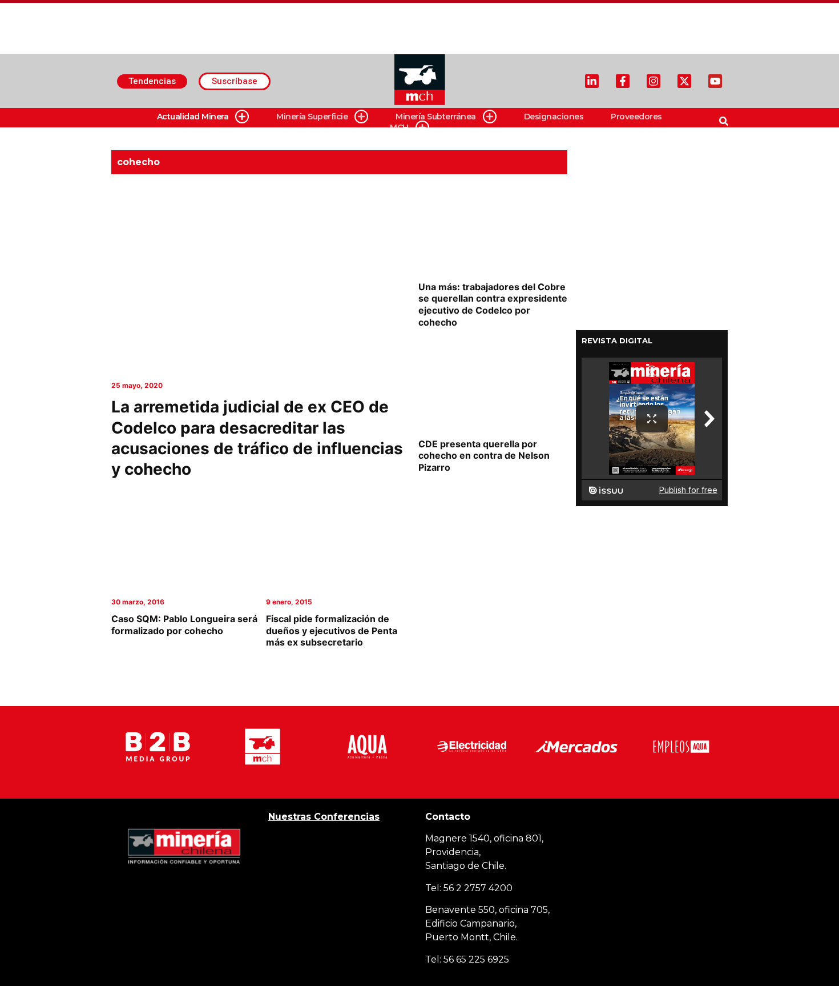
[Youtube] (715, 81)
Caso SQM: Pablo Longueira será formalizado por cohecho (184, 624)
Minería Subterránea (436, 116)
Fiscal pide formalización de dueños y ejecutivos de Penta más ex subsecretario (331, 630)
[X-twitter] (684, 81)
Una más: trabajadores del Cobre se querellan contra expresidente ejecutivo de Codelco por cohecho (492, 304)
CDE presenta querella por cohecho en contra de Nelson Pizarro (484, 456)
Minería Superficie (312, 116)
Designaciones (554, 116)
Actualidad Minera (193, 116)
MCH (399, 127)
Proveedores (636, 116)
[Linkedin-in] (592, 81)
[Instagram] (653, 81)
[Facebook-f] (623, 81)
